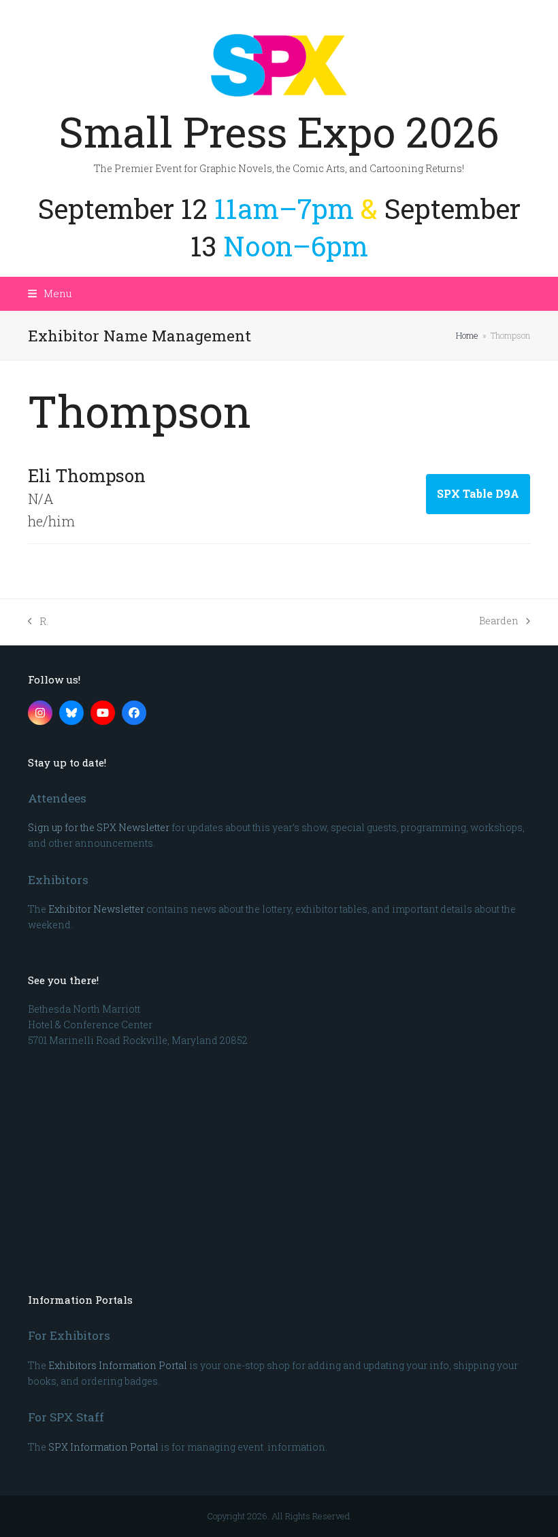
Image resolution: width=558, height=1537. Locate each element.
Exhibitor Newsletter (96, 908)
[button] (50, 293)
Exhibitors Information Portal (117, 1365)
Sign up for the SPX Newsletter (98, 827)
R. (38, 622)
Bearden (499, 621)
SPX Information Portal (103, 1446)
